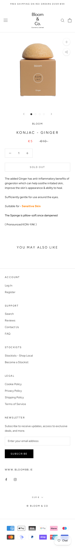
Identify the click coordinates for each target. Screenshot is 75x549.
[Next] (51, 114)
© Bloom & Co (37, 506)
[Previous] (23, 114)
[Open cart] (69, 20)
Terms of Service (15, 404)
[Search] (62, 20)
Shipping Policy (14, 397)
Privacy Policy (13, 391)
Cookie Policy (13, 384)
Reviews (10, 320)
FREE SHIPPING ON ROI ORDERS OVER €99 (37, 4)
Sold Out (37, 167)
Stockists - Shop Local (19, 355)
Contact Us (12, 327)
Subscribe (19, 453)
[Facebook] (6, 479)
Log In (8, 285)
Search (9, 314)
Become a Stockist (16, 362)
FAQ (7, 333)
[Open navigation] (6, 20)
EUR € (36, 497)
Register (10, 292)
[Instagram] (15, 479)
